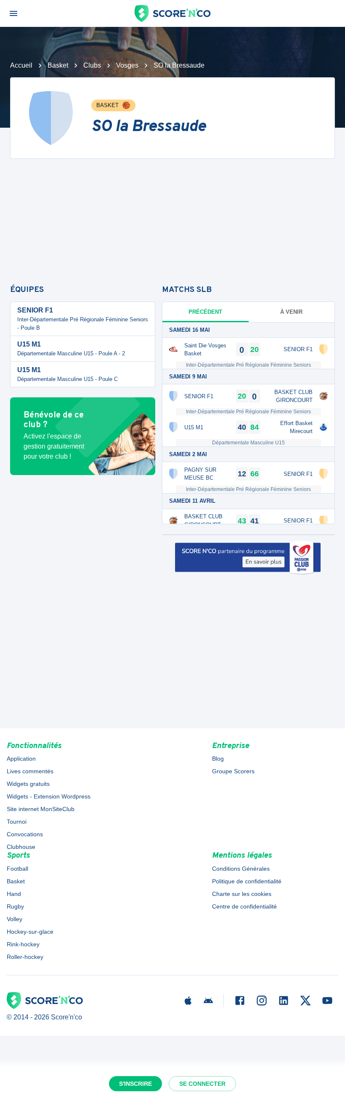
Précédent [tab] (205, 312)
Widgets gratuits (28, 783)
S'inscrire (135, 1083)
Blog (218, 758)
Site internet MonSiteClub (40, 809)
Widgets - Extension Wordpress (48, 796)
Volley (14, 919)
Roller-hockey (25, 956)
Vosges (127, 65)
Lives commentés (30, 771)
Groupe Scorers (233, 771)
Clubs (92, 65)
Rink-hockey (23, 944)
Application (21, 758)
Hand (14, 893)
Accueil (21, 65)
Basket (58, 65)
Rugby (15, 906)
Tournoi (17, 821)
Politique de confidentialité (246, 881)
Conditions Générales (241, 868)
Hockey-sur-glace (30, 931)
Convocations (25, 834)
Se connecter (202, 1083)
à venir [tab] (291, 312)
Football (17, 868)
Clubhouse (21, 846)
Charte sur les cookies (241, 893)
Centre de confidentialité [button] (244, 906)
